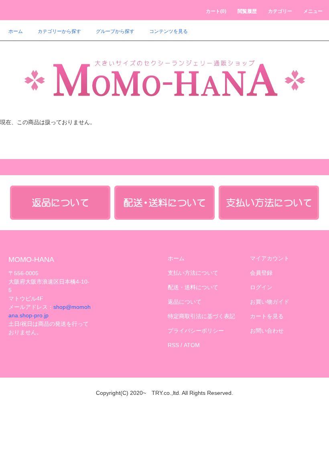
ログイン (261, 287)
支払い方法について (193, 273)
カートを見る (267, 316)
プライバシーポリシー (196, 330)
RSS (173, 345)
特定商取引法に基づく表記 (201, 316)
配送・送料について (193, 287)
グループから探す (115, 31)
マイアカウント (269, 258)
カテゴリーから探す (59, 31)
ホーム (15, 31)
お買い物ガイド (269, 301)
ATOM (192, 345)
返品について (184, 301)
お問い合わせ (267, 330)
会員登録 (261, 273)
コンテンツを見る (168, 31)
